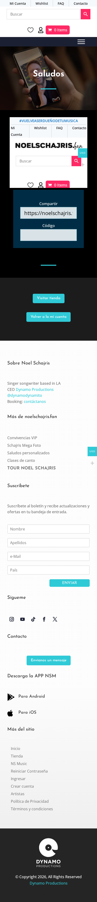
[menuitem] (15, 748)
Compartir (48, 203)
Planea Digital (52, 894)
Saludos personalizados (28, 452)
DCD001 (43, 894)
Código (48, 225)
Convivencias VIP (22, 437)
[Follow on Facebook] (44, 619)
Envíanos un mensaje (48, 660)
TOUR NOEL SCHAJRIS (31, 468)
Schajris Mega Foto (24, 445)
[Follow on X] (55, 619)
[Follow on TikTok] (33, 619)
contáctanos (35, 401)
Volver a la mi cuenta (48, 317)
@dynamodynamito (24, 395)
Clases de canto (21, 460)
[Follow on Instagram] (11, 619)
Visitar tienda (48, 298)
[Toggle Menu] (81, 42)
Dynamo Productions (35, 389)
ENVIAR (69, 583)
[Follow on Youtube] (22, 619)
